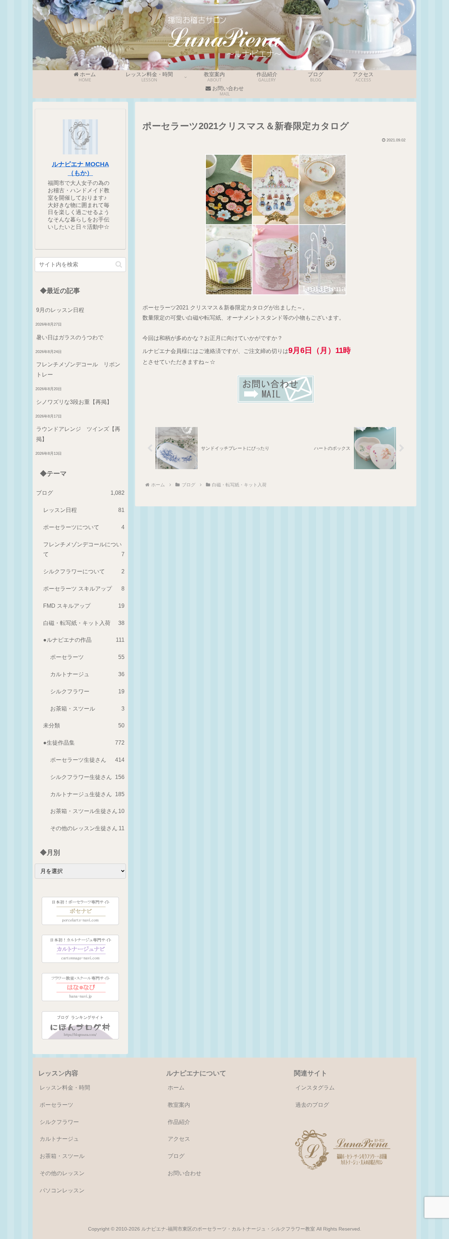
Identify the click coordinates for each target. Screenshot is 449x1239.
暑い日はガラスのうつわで (69, 337)
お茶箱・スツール (62, 1156)
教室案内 (179, 1105)
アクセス (179, 1139)
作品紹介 (179, 1122)
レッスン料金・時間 (65, 1088)
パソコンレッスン (62, 1190)
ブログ (176, 1156)
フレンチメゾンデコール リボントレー (78, 369)
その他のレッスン (62, 1173)
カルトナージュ (59, 1139)
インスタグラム (315, 1088)
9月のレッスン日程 (60, 310)
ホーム (176, 1088)
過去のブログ (312, 1105)
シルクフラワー (59, 1122)
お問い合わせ (184, 1173)
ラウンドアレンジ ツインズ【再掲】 (78, 434)
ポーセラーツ (56, 1105)
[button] (119, 264)
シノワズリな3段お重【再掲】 (74, 402)
